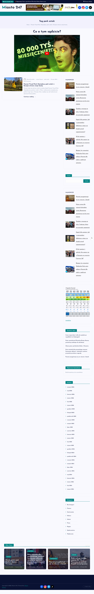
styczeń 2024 (70, 491)
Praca (68, 524)
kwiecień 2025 (70, 436)
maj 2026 (69, 392)
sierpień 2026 (70, 388)
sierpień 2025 (70, 425)
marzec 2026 (70, 399)
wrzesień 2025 (70, 421)
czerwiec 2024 (70, 472)
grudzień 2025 (71, 410)
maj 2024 (69, 476)
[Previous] (86, 547)
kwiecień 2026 (70, 396)
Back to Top (88, 588)
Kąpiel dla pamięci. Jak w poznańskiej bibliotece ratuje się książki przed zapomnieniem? (83, 127)
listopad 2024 (70, 454)
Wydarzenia (70, 535)
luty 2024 (69, 487)
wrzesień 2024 (70, 461)
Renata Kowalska (30, 81)
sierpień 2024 (70, 465)
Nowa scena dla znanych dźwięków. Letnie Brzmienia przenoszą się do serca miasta (82, 100)
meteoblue (68, 322)
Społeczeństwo (71, 532)
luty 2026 (69, 403)
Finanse (69, 510)
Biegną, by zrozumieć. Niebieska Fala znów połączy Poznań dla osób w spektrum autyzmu (82, 158)
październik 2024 (71, 458)
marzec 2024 (70, 483)
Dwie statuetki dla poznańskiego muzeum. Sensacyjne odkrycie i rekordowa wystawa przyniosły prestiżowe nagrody (76, 353)
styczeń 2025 (70, 447)
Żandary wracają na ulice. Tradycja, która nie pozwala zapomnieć (83, 113)
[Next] (89, 547)
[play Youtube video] (47, 55)
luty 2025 (69, 443)
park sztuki (46, 81)
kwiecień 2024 (70, 480)
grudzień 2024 (71, 450)
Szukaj (69, 177)
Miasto (69, 521)
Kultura (69, 517)
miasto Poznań (39, 81)
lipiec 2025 (70, 429)
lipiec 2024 (70, 469)
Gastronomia (70, 513)
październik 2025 (71, 418)
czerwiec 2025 (70, 432)
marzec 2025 (70, 439)
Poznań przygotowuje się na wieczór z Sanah (77, 358)
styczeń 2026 (70, 407)
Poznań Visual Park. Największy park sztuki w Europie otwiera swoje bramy (49, 26)
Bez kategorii (70, 506)
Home (28, 26)
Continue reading (29, 98)
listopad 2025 (70, 414)
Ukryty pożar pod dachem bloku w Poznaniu (77, 347)
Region (69, 528)
